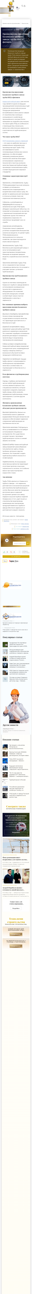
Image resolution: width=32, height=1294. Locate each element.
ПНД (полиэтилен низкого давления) (15, 141)
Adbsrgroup (7, 30)
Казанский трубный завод (11, 101)
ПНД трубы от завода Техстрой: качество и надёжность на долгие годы (15, 629)
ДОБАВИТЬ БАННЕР (11, 606)
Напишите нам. (25, 526)
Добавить (25, 551)
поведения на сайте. (24, 529)
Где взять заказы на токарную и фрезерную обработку (15, 622)
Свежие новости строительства (11, 23)
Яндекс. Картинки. (25, 523)
